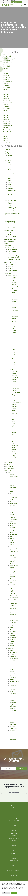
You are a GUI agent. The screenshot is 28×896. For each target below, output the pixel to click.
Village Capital (13, 611)
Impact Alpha (13, 558)
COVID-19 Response (10, 200)
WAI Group (13, 617)
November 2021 (7, 102)
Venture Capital (14, 736)
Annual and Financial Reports (14, 870)
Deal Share (14, 863)
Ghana (13, 335)
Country (12, 325)
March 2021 (6, 119)
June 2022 (6, 92)
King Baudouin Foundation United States (14, 567)
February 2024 (7, 56)
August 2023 (6, 67)
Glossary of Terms (14, 860)
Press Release (13, 637)
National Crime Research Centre (14, 576)
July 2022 (5, 90)
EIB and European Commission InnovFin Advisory (13, 529)
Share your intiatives (14, 796)
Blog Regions (9, 154)
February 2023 (7, 77)
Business (14, 379)
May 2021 (5, 115)
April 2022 (6, 96)
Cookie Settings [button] (6, 892)
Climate (12, 671)
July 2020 (5, 136)
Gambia (14, 332)
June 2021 (6, 113)
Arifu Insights (13, 488)
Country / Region (10, 168)
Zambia (10, 197)
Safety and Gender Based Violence (14, 432)
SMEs (11, 715)
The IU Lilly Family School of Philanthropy (14, 595)
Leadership (13, 703)
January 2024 (6, 58)
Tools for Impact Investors (12, 732)
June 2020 (6, 138)
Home (14, 855)
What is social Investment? (14, 848)
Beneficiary (13, 277)
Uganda (14, 359)
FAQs (6, 219)
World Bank (13, 622)
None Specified (12, 236)
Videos (11, 643)
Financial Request (10, 221)
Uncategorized (9, 466)
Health (9, 206)
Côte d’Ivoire (11, 158)
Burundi (10, 155)
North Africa (13, 656)
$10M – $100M (11, 227)
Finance (10, 162)
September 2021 (7, 107)
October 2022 (6, 83)
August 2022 (6, 88)
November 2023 (7, 62)
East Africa (10, 176)
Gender (12, 683)
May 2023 (5, 71)
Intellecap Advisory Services (12, 561)
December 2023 (7, 60)
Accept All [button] (14, 892)
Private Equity (13, 713)
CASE (11, 501)
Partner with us (14, 792)
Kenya (9, 180)
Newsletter (8, 245)
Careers (14, 873)
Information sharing (13, 249)
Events (7, 217)
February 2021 (7, 121)
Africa (9, 169)
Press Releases (9, 462)
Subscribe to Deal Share (14, 823)
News (6, 243)
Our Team (14, 840)
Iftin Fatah (12, 555)
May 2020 (5, 140)
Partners (10, 254)
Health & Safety (9, 241)
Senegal (14, 347)
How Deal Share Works (14, 820)
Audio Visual (13, 631)
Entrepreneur (13, 534)
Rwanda (10, 186)
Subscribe (21, 768)
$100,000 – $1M (12, 225)
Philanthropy (13, 708)
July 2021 (5, 111)
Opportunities (14, 875)
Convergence (13, 523)
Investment (11, 165)
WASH (13, 447)
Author (9, 472)
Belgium (14, 330)
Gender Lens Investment (12, 239)
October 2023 (6, 65)
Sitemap (14, 880)
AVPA (11, 493)
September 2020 (7, 132)
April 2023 (6, 73)
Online (9, 184)
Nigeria (10, 182)
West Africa (11, 195)
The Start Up (13, 603)
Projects (7, 464)
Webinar (12, 645)
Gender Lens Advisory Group (14, 843)
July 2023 (5, 69)
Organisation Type (10, 262)
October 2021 (6, 104)
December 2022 (7, 81)
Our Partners (14, 845)
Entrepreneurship (17, 402)
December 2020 (7, 125)
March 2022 (6, 98)
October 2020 (6, 130)
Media (13, 421)
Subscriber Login (14, 830)
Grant (9, 234)
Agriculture (15, 377)
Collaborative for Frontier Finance (13, 505)
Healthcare (13, 685)
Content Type (11, 626)
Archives (7, 150)
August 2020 (6, 134)
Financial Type (9, 230)
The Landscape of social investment (14, 722)
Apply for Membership (14, 807)
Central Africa (11, 174)
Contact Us (14, 878)
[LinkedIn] (3, 2)
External (12, 538)
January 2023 (6, 79)
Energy (14, 400)
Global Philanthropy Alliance (13, 548)
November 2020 (7, 127)
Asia (9, 172)
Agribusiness (15, 375)
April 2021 (6, 117)
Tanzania (10, 193)
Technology (11, 210)
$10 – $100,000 (12, 223)
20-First (12, 474)
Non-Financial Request (11, 248)
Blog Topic (8, 161)
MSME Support (12, 208)
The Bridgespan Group (13, 589)
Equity (9, 232)
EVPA (11, 536)
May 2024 (5, 54)
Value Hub (8, 470)
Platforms (8, 274)
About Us (14, 835)
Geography (11, 648)
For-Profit (10, 264)
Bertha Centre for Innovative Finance (13, 497)
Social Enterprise (12, 270)
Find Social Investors (14, 828)
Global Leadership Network (13, 542)
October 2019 (6, 142)
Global (9, 178)
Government (11, 266)
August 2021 (6, 109)
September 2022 (7, 86)
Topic (9, 664)
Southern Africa (12, 190)
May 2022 (5, 94)
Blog (6, 152)
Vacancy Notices (9, 468)
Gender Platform (12, 275)
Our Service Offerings (14, 838)
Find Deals (14, 825)
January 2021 (6, 123)
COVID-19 (12, 679)
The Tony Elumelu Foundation (13, 606)
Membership (16, 2)
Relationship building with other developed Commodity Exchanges (14, 257)
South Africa (11, 188)
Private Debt (13, 711)
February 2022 (7, 100)
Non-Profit (10, 268)
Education (14, 398)
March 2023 (6, 75)
